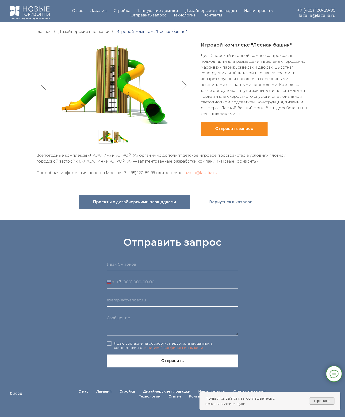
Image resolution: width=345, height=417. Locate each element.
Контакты (213, 15)
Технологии (185, 15)
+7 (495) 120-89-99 (316, 10)
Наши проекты (258, 10)
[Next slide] (184, 85)
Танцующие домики (157, 10)
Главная (44, 31)
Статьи (175, 396)
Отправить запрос (148, 15)
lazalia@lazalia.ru (317, 15)
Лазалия (98, 10)
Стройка (122, 10)
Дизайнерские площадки (211, 10)
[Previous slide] (43, 85)
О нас (77, 10)
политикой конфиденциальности (173, 347)
